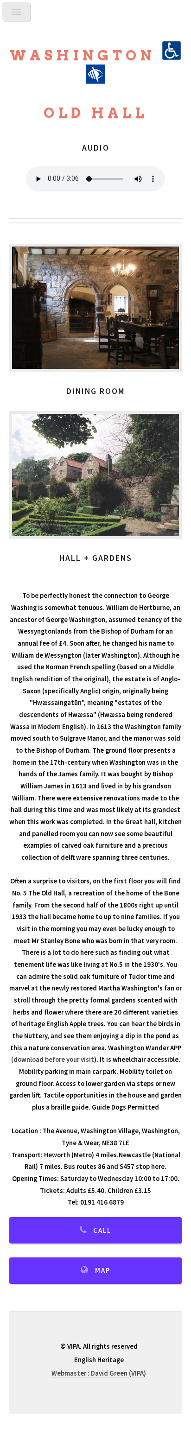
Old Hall (96, 113)
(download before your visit (52, 1059)
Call (102, 1230)
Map (102, 1270)
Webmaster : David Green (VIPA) (98, 1373)
